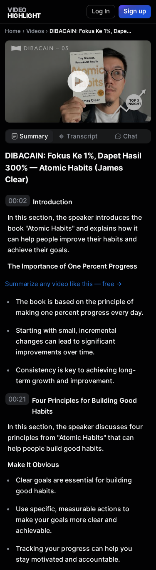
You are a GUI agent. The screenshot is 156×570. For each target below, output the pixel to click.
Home (13, 31)
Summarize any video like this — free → (63, 284)
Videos (35, 31)
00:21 (17, 399)
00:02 (17, 200)
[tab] (29, 136)
